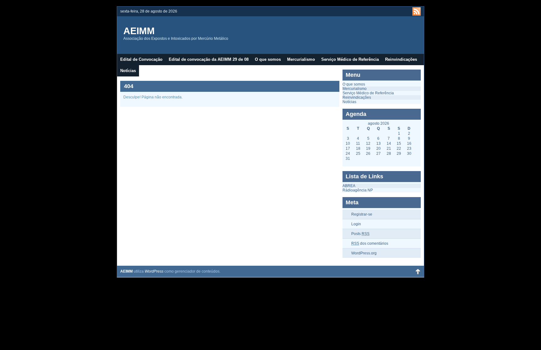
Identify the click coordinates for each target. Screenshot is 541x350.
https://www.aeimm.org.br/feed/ (416, 11)
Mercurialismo (301, 59)
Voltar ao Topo (418, 271)
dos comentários (369, 243)
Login (356, 224)
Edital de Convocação (141, 59)
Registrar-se (361, 214)
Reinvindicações (401, 59)
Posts (360, 234)
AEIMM (139, 31)
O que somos (268, 59)
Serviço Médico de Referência (350, 59)
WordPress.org (364, 253)
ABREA (349, 186)
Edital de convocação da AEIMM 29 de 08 (209, 59)
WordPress (154, 271)
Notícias (128, 70)
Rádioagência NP (358, 190)
